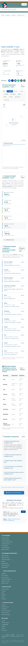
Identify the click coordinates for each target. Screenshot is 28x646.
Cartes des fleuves (6, 543)
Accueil (2, 15)
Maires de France (5, 557)
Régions (3, 561)
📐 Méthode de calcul (9, 239)
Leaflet (24, 140)
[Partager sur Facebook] (9, 80)
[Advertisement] (14, 31)
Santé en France (5, 612)
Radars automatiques (6, 579)
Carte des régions (6, 539)
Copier (23, 511)
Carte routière (5, 575)
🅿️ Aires (19, 94)
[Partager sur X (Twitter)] (12, 80)
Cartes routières (5, 577)
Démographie (5, 567)
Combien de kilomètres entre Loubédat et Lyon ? (11, 442)
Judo (3, 596)
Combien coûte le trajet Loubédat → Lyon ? (13, 461)
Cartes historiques (6, 547)
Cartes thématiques (6, 614)
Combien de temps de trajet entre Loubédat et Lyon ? (13, 455)
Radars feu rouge (5, 581)
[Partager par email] (21, 80)
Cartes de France (15, 519)
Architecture (4, 608)
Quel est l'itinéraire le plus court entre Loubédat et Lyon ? (14, 473)
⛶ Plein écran (6, 99)
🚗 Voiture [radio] (10, 91)
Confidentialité (5, 624)
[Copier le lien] (24, 80)
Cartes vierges (5, 545)
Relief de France (5, 549)
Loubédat (13, 15)
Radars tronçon (5, 583)
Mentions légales (16, 526)
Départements (5, 563)
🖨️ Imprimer (17, 96)
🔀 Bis (5, 96)
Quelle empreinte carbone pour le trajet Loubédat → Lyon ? (13, 479)
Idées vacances (5, 606)
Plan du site (4, 630)
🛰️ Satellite (6, 94)
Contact (3, 628)
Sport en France (5, 589)
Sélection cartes (5, 538)
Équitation (4, 598)
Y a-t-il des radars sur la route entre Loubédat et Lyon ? (13, 467)
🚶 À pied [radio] (21, 91)
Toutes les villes (5, 555)
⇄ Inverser (11, 96)
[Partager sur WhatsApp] (18, 80)
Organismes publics (6, 559)
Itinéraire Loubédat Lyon (8, 520)
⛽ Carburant (13, 94)
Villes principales (5, 565)
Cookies (3, 626)
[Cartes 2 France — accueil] (4, 5)
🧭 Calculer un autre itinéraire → (14, 492)
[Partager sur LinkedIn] (15, 80)
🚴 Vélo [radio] (15, 91)
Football (3, 591)
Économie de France (6, 610)
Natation (3, 595)
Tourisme (4, 604)
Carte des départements (7, 541)
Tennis (3, 593)
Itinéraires (8, 15)
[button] (4, 105)
